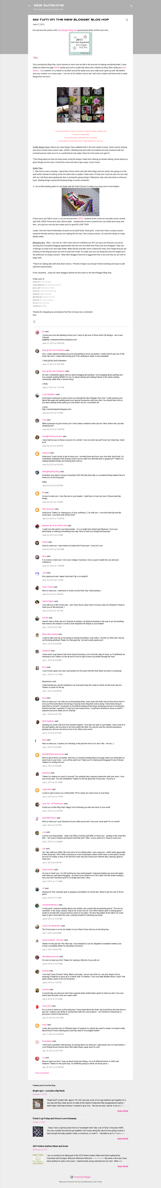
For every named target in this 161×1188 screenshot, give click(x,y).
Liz (43, 1058)
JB (43, 888)
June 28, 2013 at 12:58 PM (53, 429)
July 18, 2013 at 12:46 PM (53, 1067)
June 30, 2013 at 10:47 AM (53, 549)
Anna (44, 556)
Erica (44, 667)
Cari (43, 848)
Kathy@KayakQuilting (51, 471)
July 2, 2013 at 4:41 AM (51, 733)
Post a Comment (42, 1073)
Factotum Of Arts (48, 297)
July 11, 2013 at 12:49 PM (53, 1034)
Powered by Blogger (82, 1177)
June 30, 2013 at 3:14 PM (52, 580)
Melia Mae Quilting (50, 634)
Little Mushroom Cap (48, 291)
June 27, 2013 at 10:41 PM (53, 364)
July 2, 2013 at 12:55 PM (52, 811)
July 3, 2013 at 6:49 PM (51, 862)
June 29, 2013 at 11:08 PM (53, 518)
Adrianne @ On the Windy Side (54, 525)
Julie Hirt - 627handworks (52, 803)
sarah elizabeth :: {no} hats (53, 940)
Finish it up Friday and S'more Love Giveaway (54, 1118)
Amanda (45, 971)
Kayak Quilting (45, 294)
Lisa (44, 832)
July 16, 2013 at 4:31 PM (52, 1051)
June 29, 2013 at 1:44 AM (52, 502)
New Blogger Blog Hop (67, 30)
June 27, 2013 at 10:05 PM (53, 343)
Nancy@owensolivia (50, 956)
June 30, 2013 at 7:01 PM (52, 611)
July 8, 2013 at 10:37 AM (52, 964)
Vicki (44, 420)
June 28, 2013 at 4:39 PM (52, 464)
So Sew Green (45, 282)
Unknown (46, 453)
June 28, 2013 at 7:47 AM (52, 413)
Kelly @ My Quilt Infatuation (53, 350)
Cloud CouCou (48, 869)
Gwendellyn (47, 1041)
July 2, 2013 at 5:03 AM (51, 747)
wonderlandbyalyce (50, 905)
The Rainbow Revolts (53, 285)
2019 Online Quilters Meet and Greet (50, 1146)
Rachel (45, 542)
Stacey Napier (48, 601)
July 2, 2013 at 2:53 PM (51, 825)
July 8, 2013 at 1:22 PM (51, 982)
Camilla (45, 618)
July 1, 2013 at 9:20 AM (51, 660)
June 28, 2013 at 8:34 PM (52, 485)
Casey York (46, 1006)
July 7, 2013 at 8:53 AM (51, 933)
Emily (44, 1025)
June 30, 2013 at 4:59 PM (52, 594)
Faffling (44, 306)
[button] (126, 20)
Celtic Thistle (47, 587)
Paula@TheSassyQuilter (52, 436)
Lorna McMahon (48, 394)
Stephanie (46, 651)
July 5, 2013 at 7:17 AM (51, 898)
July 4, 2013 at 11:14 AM (52, 881)
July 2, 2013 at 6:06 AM (51, 766)
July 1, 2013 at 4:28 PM (51, 691)
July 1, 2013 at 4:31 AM (51, 627)
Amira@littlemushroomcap (53, 754)
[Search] (131, 6)
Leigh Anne (46, 789)
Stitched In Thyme (48, 288)
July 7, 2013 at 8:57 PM (51, 949)
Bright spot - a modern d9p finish (49, 1091)
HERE (57, 68)
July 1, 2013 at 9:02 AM (51, 644)
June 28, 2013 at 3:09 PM (52, 446)
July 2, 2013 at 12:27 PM (52, 797)
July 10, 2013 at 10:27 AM (52, 1018)
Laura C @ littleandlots (51, 926)
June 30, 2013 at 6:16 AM (52, 535)
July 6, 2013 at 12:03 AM (52, 919)
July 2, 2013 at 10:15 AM (52, 782)
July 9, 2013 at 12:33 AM (52, 999)
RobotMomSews (49, 818)
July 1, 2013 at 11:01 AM (52, 674)
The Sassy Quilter (46, 300)
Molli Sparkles (48, 721)
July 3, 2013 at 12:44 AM (52, 842)
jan (43, 331)
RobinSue (46, 773)
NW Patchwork (48, 509)
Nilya (44, 740)
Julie (44, 573)
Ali (43, 492)
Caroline (45, 989)
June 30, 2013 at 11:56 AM (53, 566)
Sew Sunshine (49, 5)
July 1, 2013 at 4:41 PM (51, 714)
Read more (123, 1111)
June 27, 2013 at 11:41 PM (53, 387)
